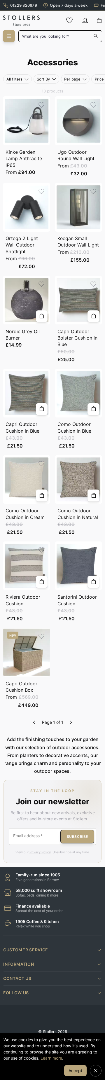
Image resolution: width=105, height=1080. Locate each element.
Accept (75, 1070)
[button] (52, 950)
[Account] (85, 20)
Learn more (51, 1057)
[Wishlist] (69, 20)
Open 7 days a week (69, 5)
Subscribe (77, 836)
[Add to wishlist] (41, 105)
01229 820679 (23, 5)
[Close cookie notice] (96, 1070)
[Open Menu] (9, 36)
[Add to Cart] (42, 316)
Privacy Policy (40, 852)
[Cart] (99, 21)
